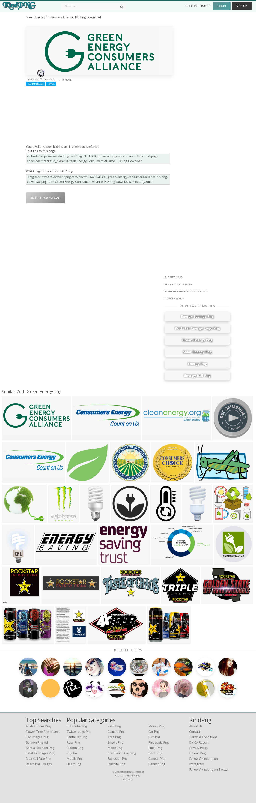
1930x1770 (221, 520)
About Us (195, 726)
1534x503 (10, 480)
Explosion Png (118, 759)
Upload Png (197, 753)
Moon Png (115, 748)
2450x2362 (169, 602)
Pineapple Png (158, 742)
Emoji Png (155, 748)
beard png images (39, 764)
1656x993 (95, 641)
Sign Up (241, 6)
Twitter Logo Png (79, 732)
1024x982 (189, 520)
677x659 (9, 602)
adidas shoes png (38, 726)
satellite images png (40, 753)
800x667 (9, 520)
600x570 (158, 480)
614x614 (221, 562)
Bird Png (154, 737)
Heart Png (74, 764)
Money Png (156, 726)
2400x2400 (43, 562)
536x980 (157, 520)
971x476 (108, 602)
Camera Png (116, 732)
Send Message (35, 83)
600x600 (219, 438)
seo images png (37, 737)
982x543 (158, 562)
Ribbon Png (75, 748)
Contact (194, 732)
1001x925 (73, 480)
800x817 (62, 641)
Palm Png (114, 726)
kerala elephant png (40, 748)
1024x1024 (118, 480)
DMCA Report (199, 742)
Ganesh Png (156, 759)
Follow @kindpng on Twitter (209, 769)
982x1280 (10, 562)
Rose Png (73, 742)
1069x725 (202, 480)
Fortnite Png (116, 764)
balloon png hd (37, 742)
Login (222, 6)
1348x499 (10, 438)
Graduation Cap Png (122, 753)
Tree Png (114, 737)
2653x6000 (88, 520)
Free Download (47, 198)
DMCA (51, 83)
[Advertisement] (99, 114)
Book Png (155, 753)
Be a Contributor (197, 6)
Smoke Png (116, 742)
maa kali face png (38, 759)
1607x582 (80, 438)
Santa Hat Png (77, 737)
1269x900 (49, 602)
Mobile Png (75, 759)
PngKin (72, 753)
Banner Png (156, 764)
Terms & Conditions (203, 737)
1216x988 (155, 641)
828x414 (105, 562)
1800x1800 (119, 520)
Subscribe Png (77, 726)
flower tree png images (43, 732)
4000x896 (150, 438)
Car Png (154, 732)
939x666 (9, 641)
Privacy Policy (198, 748)
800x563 (208, 602)
